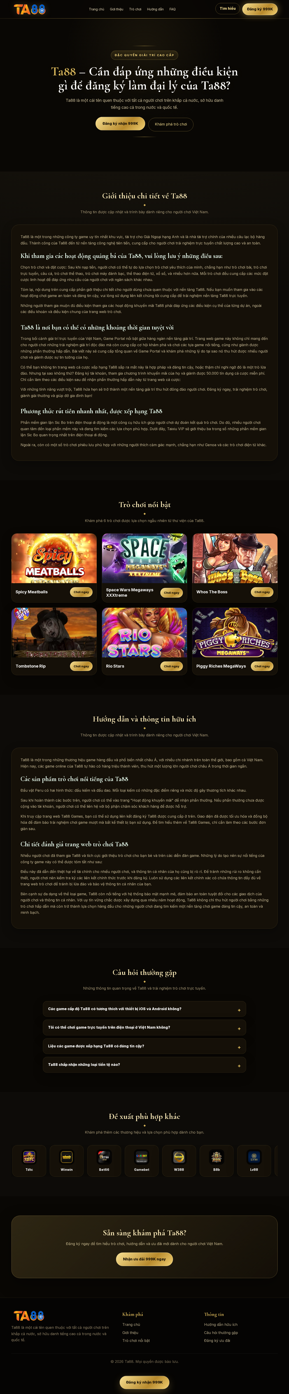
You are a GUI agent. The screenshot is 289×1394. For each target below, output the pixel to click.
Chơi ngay (81, 592)
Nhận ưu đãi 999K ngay (144, 1259)
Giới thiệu (116, 9)
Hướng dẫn (155, 9)
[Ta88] (30, 9)
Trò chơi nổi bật (136, 1340)
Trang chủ (96, 9)
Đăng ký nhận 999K (120, 123)
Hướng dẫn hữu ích (221, 1324)
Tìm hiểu (228, 8)
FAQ (173, 9)
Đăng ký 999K (260, 9)
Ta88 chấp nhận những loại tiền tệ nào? (84, 1064)
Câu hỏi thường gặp (221, 1332)
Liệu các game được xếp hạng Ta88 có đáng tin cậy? (96, 1046)
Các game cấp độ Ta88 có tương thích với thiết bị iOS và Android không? (115, 1009)
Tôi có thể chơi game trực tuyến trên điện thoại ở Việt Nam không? (109, 1027)
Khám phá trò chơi (171, 124)
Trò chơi (135, 9)
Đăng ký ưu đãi (217, 1340)
